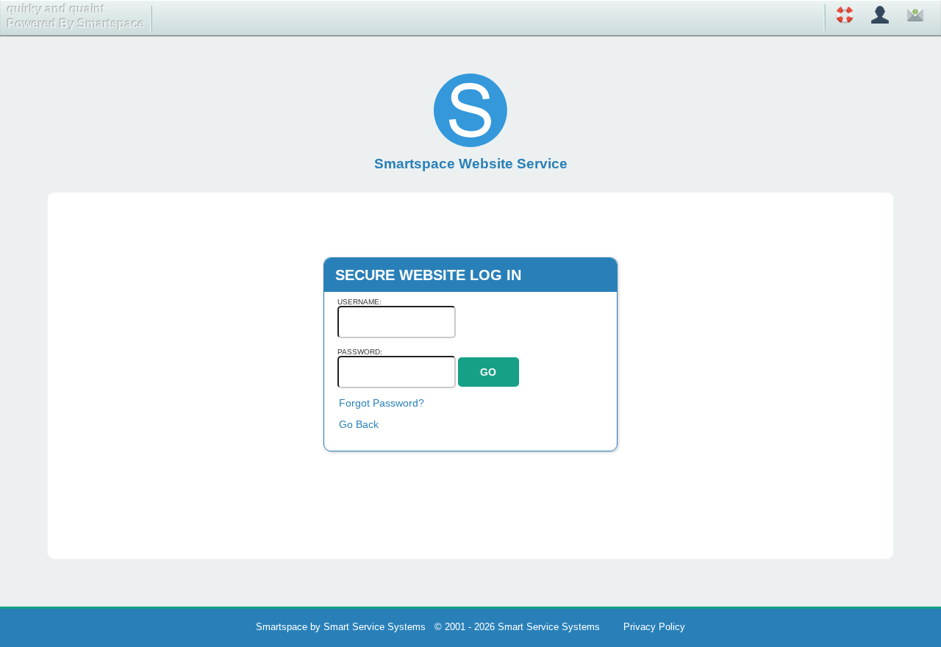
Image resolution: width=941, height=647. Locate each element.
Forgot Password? (381, 403)
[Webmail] (915, 17)
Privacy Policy (654, 626)
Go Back (359, 424)
